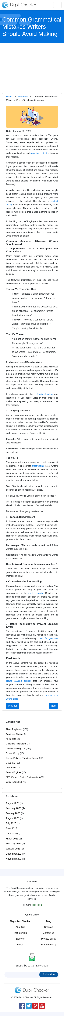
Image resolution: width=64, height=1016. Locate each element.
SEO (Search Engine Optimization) (23, 777)
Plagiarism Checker (20, 921)
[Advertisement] (32, 68)
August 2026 (12, 803)
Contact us (48, 933)
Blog (48, 921)
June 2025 (11, 828)
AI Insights (11, 739)
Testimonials (20, 933)
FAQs (20, 944)
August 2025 (12, 818)
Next (53, 706)
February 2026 (13, 808)
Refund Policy (48, 944)
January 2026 (13, 813)
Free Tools (37, 904)
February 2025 (13, 843)
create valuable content (18, 681)
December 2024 (14, 853)
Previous (12, 706)
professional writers (43, 394)
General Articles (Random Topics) (22, 758)
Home (9, 96)
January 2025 (13, 848)
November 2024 (14, 859)
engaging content (38, 153)
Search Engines (13, 772)
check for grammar (48, 638)
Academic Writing (14, 734)
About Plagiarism (14, 729)
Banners (20, 938)
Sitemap (48, 927)
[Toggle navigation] (57, 5)
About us (20, 927)
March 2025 (12, 838)
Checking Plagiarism (16, 743)
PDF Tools (11, 767)
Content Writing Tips (15, 748)
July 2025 (11, 823)
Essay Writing (12, 753)
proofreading (38, 466)
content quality (35, 593)
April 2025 (11, 833)
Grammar (23, 96)
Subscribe (49, 974)
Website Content (14, 782)
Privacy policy (48, 938)
